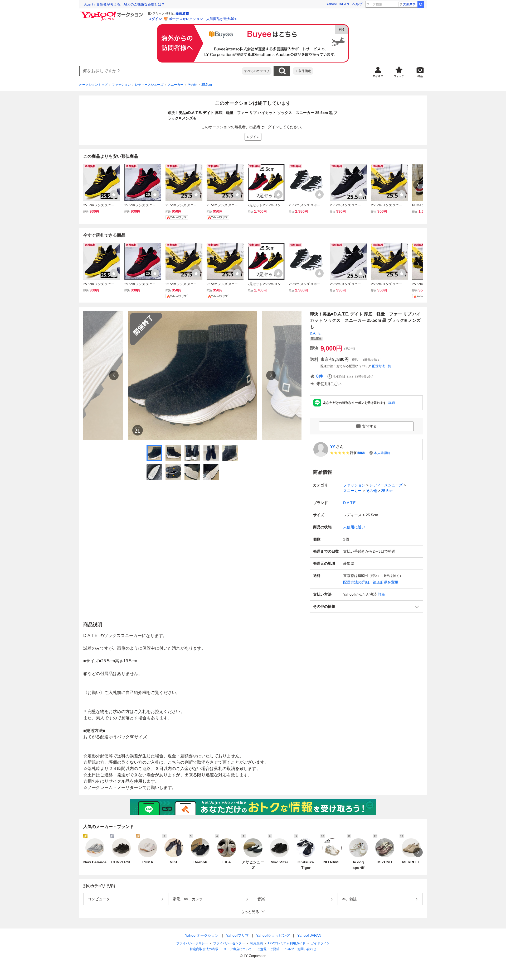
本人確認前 (382, 453)
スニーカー (175, 85)
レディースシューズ (149, 85)
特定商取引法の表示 (204, 949)
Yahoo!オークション (202, 935)
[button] (366, 606)
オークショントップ (93, 85)
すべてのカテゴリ (256, 71)
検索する (282, 71)
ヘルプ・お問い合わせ (300, 949)
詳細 (391, 403)
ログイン (155, 19)
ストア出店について (237, 949)
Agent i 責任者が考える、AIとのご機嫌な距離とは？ (124, 4)
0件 (319, 376)
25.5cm (206, 85)
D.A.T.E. (315, 333)
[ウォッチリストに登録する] (114, 194)
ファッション (121, 85)
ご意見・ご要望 (268, 949)
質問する (369, 426)
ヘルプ (357, 4)
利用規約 (256, 943)
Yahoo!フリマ (237, 935)
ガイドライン (320, 943)
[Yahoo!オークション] (112, 12)
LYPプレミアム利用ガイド (286, 943)
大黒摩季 (409, 4)
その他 (192, 85)
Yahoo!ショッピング (273, 935)
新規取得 (182, 14)
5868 (361, 453)
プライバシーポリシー (192, 943)
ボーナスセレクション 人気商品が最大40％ (203, 19)
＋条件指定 (303, 71)
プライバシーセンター (229, 943)
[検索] (420, 4)
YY (332, 446)
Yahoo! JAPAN (337, 4)
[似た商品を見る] (137, 430)
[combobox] (161, 71)
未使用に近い (354, 527)
